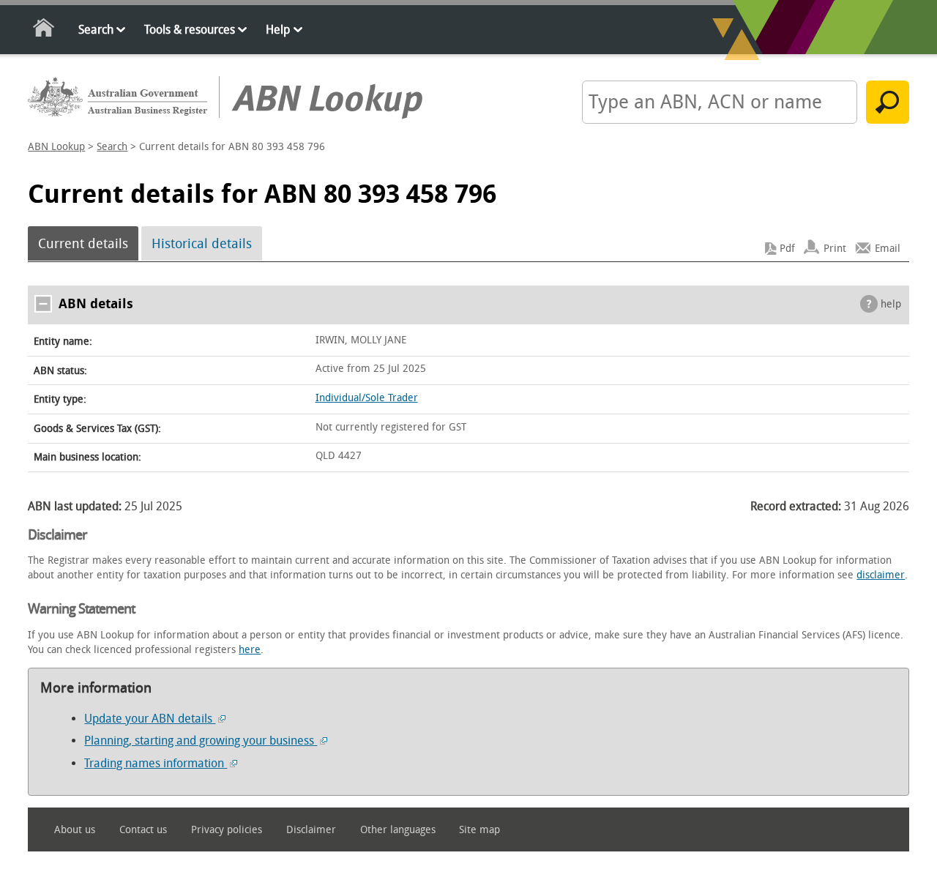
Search (95, 30)
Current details (83, 244)
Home (44, 30)
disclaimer (880, 575)
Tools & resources (189, 30)
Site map (479, 830)
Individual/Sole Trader (367, 398)
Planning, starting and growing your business (200, 740)
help (891, 304)
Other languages (398, 830)
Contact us (143, 830)
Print (835, 248)
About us (74, 830)
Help (278, 30)
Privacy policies (226, 830)
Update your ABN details (149, 719)
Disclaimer (311, 830)
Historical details (202, 244)
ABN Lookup (56, 147)
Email (887, 248)
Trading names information (155, 763)
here (250, 650)
